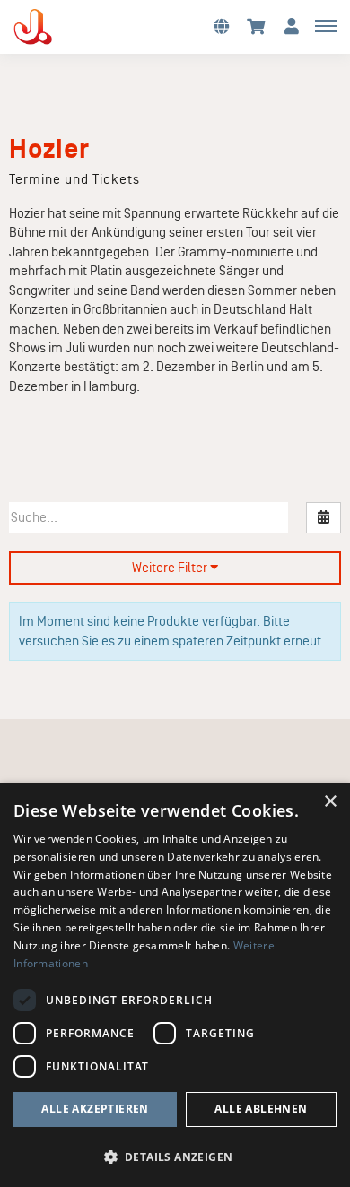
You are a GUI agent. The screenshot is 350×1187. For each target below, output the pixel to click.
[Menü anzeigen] (326, 25)
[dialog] (175, 985)
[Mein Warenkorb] (256, 25)
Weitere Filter (171, 567)
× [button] (330, 802)
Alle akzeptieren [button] (94, 1108)
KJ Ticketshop (63, 27)
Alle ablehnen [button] (260, 1108)
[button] (221, 25)
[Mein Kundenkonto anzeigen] (291, 25)
